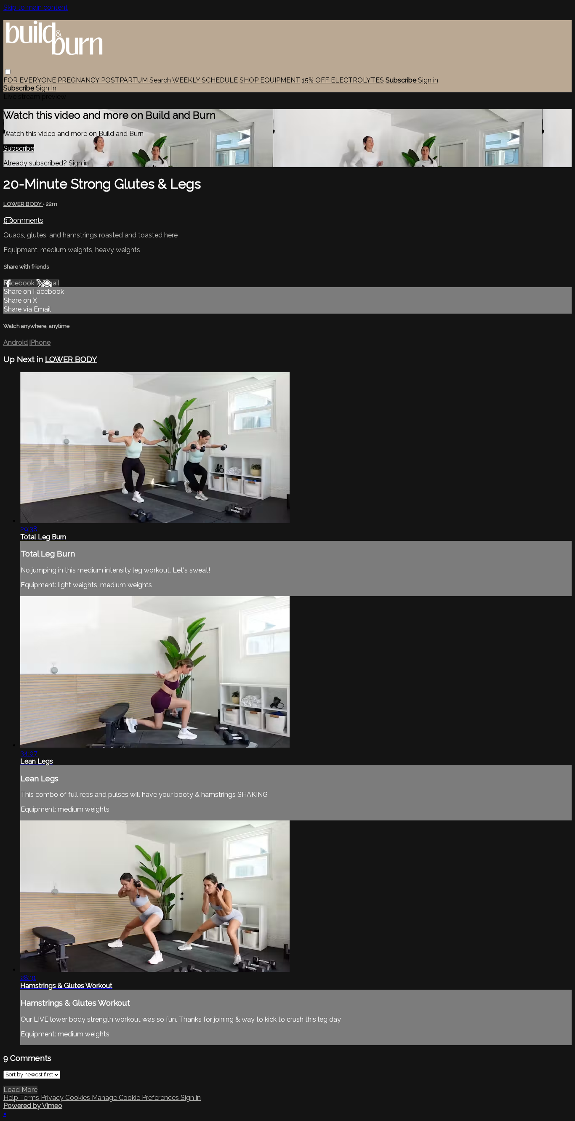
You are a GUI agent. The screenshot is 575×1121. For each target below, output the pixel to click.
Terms (30, 1098)
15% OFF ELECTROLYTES (343, 80)
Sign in (428, 80)
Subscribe (18, 148)
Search (160, 80)
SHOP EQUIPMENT (270, 80)
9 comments (23, 220)
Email (50, 283)
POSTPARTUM (125, 80)
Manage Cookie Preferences (136, 1098)
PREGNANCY (79, 80)
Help (11, 1098)
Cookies (78, 1098)
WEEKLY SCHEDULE (205, 80)
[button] (8, 72)
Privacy (53, 1098)
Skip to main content (35, 7)
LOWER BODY (23, 204)
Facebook (19, 283)
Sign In (46, 88)
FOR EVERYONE (30, 80)
